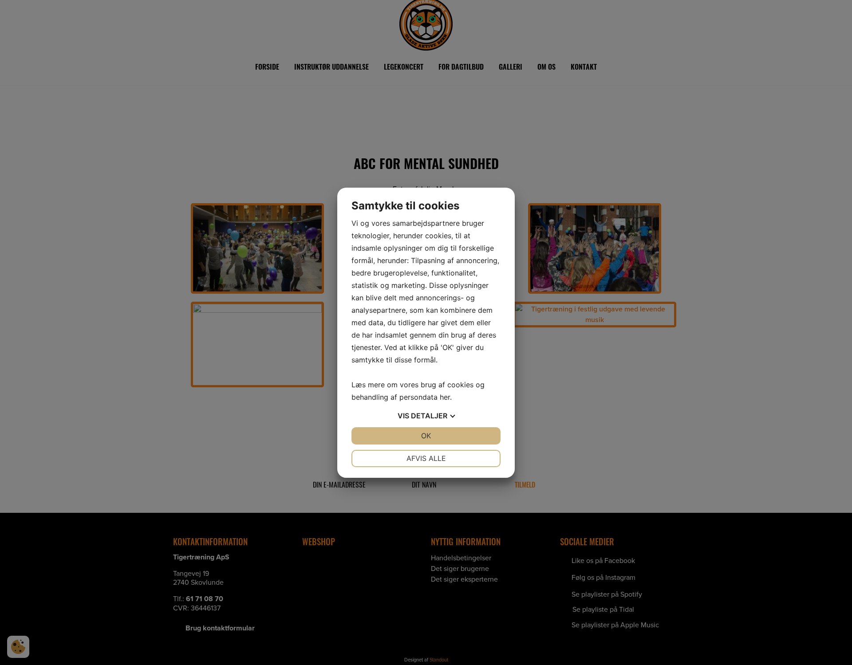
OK (426, 435)
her (445, 397)
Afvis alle (426, 458)
